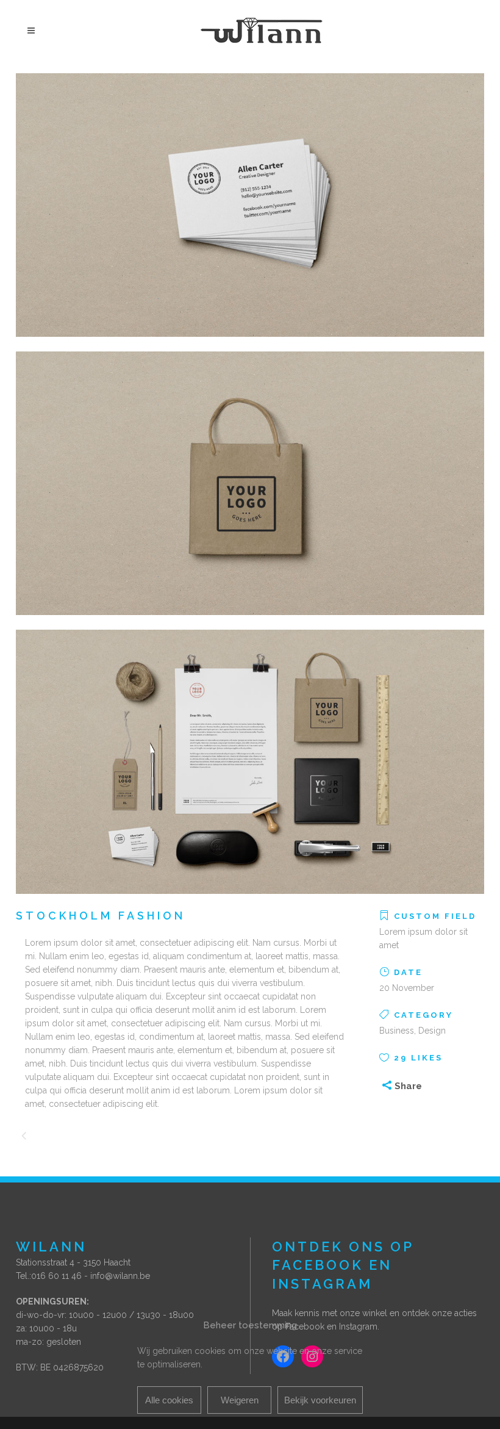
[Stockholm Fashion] (250, 345)
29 (418, 1057)
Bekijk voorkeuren (320, 1400)
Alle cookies (169, 1400)
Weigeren (240, 1400)
